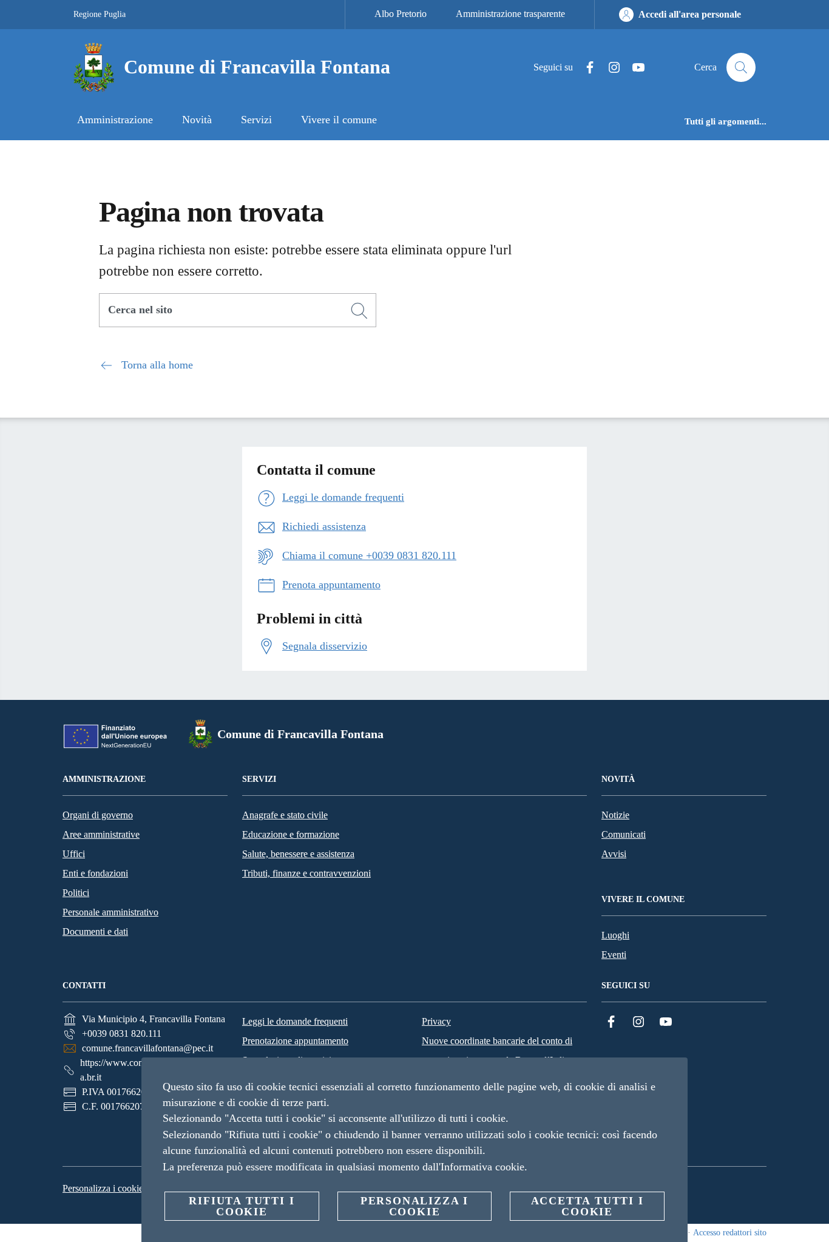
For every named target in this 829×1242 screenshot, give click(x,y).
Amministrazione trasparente (510, 13)
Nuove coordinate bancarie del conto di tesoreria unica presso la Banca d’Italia (497, 1050)
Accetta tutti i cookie (587, 1206)
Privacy (436, 1021)
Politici (76, 892)
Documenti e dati (95, 931)
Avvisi (613, 854)
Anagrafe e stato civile (285, 815)
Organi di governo (98, 815)
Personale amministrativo (110, 912)
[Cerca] (741, 67)
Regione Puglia (99, 14)
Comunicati (623, 834)
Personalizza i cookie (103, 1188)
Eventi (613, 954)
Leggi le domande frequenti (295, 1021)
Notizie (615, 815)
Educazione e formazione (290, 834)
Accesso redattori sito (729, 1232)
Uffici (74, 854)
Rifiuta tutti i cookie (241, 1206)
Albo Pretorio (400, 13)
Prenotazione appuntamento (295, 1041)
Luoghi (615, 935)
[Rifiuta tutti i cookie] (673, 1076)
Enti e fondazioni (95, 873)
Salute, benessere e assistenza (298, 854)
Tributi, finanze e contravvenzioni (306, 873)
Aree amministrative (101, 834)
